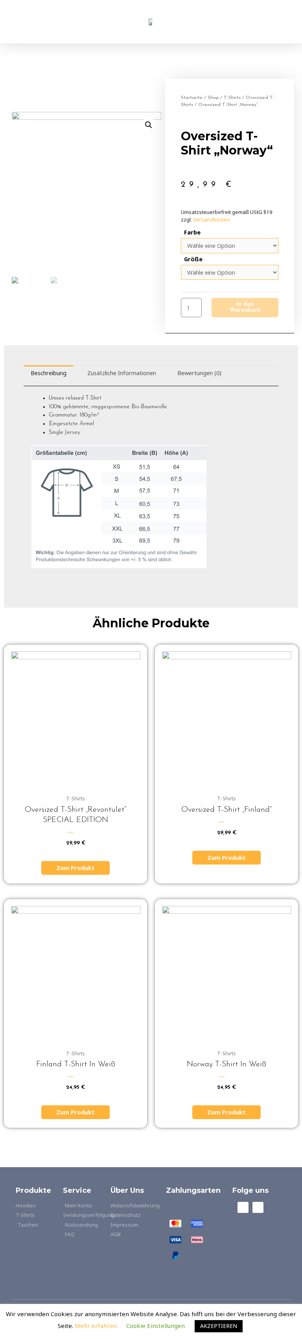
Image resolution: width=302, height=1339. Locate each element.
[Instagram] (257, 1207)
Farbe (192, 232)
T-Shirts (232, 97)
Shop (213, 97)
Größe (193, 259)
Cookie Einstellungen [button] (155, 1326)
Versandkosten (211, 219)
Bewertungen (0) (199, 373)
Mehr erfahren (96, 1326)
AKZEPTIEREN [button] (218, 1326)
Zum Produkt (75, 868)
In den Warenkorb (245, 307)
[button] (55, 21)
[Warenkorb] (246, 22)
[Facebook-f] (243, 1207)
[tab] (48, 372)
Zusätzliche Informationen (121, 373)
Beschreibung (48, 373)
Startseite (192, 97)
